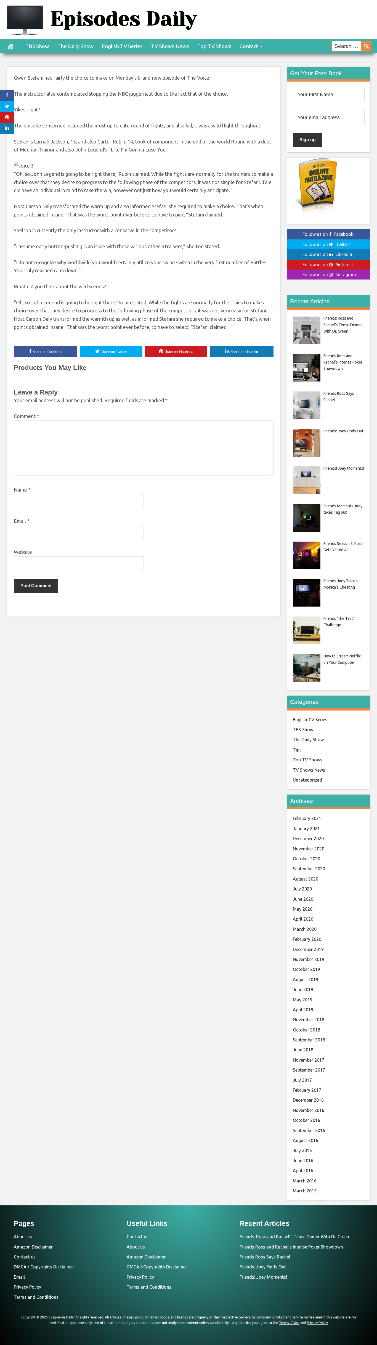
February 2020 (307, 939)
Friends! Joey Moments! (263, 1277)
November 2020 (308, 848)
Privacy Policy (27, 1286)
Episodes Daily (124, 18)
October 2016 (306, 1120)
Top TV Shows (214, 46)
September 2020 (309, 868)
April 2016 (303, 1170)
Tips (297, 749)
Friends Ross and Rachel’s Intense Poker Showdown (291, 1246)
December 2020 (308, 838)
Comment (26, 416)
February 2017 (307, 1090)
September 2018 (309, 1039)
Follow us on (327, 234)
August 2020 (305, 878)
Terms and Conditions (36, 1297)
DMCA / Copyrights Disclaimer (44, 1266)
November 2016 (308, 1110)
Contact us (25, 1256)
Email (22, 521)
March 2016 (305, 1180)
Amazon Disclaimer (33, 1246)
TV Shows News (170, 46)
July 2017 (302, 1080)
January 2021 (306, 828)
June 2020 (303, 899)
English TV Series (122, 46)
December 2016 (308, 1100)
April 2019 (303, 1009)
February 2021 (307, 818)
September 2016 (309, 1130)
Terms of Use (289, 1323)
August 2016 (305, 1140)
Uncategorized (307, 779)
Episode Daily (63, 1317)
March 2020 (305, 929)
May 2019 (302, 999)
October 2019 (306, 969)
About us (23, 1236)
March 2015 (305, 1190)
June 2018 (303, 1049)
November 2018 (308, 1019)
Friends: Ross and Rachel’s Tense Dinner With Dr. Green (294, 1236)
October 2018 (306, 1029)
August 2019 (305, 979)
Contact (249, 46)
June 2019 (303, 989)
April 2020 (303, 918)
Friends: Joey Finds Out (263, 1266)
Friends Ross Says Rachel (265, 1256)
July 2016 (302, 1150)
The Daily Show (75, 46)
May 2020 (302, 909)
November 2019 (308, 959)
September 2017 (309, 1069)
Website (23, 552)
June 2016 (303, 1160)
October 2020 (306, 858)
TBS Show (37, 46)
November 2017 (308, 1059)
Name (22, 489)
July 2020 (302, 888)
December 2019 (308, 949)
